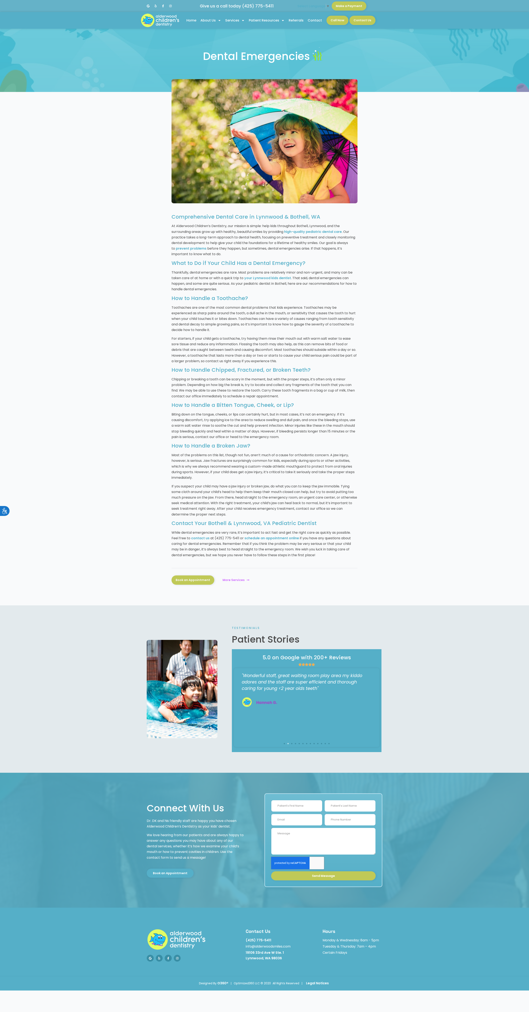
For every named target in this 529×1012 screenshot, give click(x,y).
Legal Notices (317, 983)
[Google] (148, 6)
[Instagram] (170, 6)
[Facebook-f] (163, 6)
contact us (200, 538)
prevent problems (191, 248)
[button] (284, 743)
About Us (208, 20)
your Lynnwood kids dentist (267, 278)
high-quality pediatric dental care (313, 231)
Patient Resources (264, 20)
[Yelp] (155, 6)
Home (191, 20)
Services (232, 20)
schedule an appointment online (271, 538)
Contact (315, 20)
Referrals (296, 20)
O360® (222, 983)
